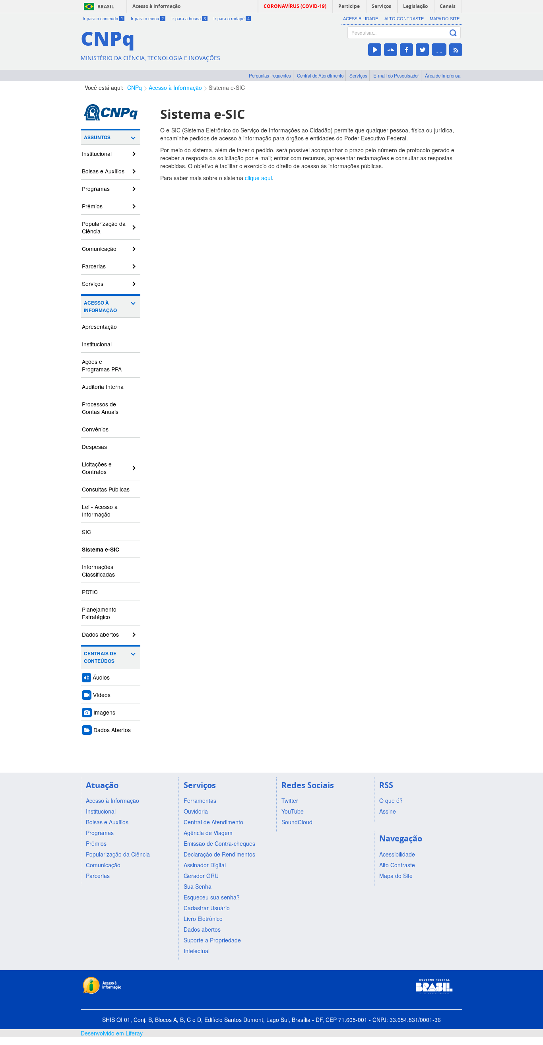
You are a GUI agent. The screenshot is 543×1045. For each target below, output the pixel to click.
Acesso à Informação (175, 87)
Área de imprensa (442, 75)
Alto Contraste (404, 18)
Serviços (358, 75)
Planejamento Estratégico (99, 613)
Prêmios (92, 206)
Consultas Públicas (106, 489)
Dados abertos (100, 634)
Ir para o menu (147, 18)
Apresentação (99, 326)
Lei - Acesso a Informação (100, 510)
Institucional (97, 153)
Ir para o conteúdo (103, 18)
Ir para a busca (188, 18)
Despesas (94, 447)
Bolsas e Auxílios (103, 171)
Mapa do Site (445, 18)
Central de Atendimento (320, 75)
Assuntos (97, 137)
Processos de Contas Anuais (100, 408)
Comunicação (99, 249)
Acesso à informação (156, 6)
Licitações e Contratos (97, 468)
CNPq (134, 87)
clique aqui (258, 178)
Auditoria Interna (103, 386)
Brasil (105, 6)
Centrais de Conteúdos (100, 657)
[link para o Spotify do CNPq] (439, 49)
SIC (86, 532)
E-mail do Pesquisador (396, 75)
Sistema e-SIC (227, 87)
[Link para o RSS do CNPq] (455, 49)
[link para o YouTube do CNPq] (374, 49)
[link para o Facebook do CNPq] (406, 49)
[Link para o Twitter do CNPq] (422, 49)
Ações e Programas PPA (102, 365)
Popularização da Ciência (104, 227)
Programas (96, 188)
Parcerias (94, 266)
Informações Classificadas (98, 570)
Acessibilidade (360, 18)
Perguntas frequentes (270, 75)
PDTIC (90, 592)
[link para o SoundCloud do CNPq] (390, 49)
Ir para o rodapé (231, 18)
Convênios (95, 429)
